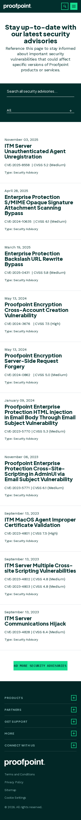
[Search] (64, 6)
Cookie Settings (15, 797)
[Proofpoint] (18, 6)
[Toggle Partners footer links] (73, 710)
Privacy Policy (13, 782)
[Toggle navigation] (73, 6)
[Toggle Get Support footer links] (73, 721)
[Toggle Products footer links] (73, 698)
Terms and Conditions (19, 774)
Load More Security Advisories (40, 666)
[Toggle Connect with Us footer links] (73, 745)
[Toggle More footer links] (73, 733)
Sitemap (10, 790)
